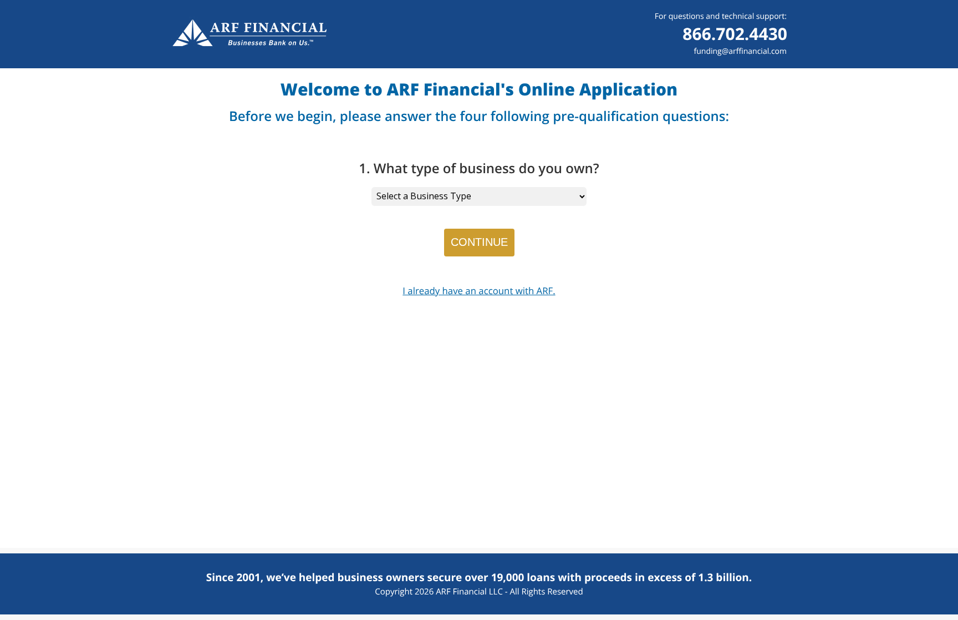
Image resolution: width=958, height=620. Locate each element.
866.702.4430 (734, 33)
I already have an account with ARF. (478, 290)
